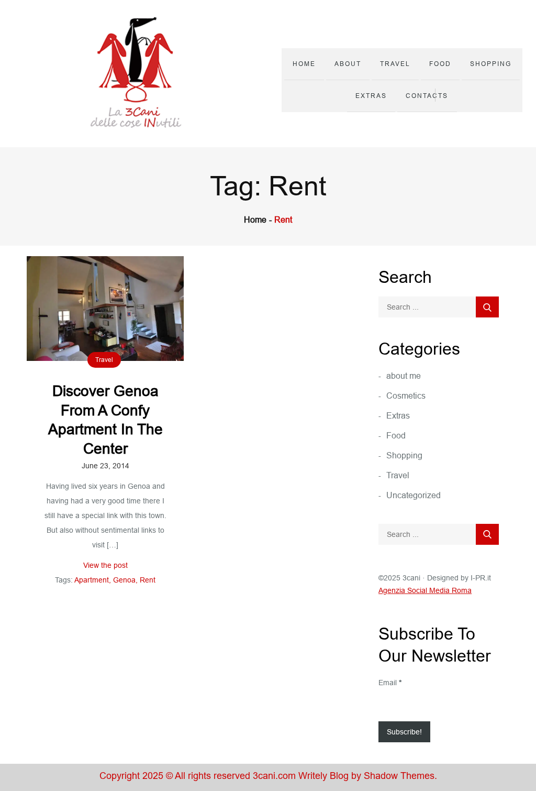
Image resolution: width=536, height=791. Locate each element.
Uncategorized (413, 495)
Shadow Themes (399, 776)
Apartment (91, 580)
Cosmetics (406, 395)
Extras (371, 96)
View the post (105, 565)
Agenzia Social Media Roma (425, 590)
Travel (395, 64)
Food (440, 64)
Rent (147, 580)
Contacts (427, 96)
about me (403, 375)
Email (389, 682)
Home (304, 64)
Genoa (124, 580)
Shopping (490, 64)
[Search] (487, 306)
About (347, 64)
